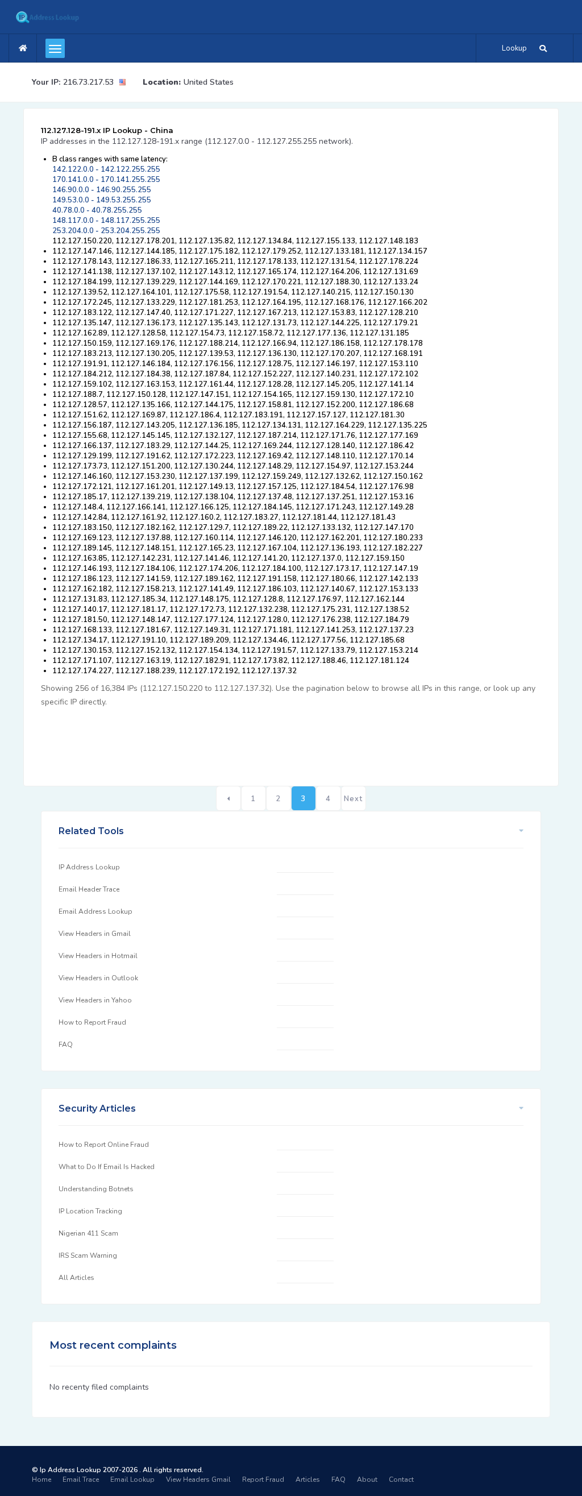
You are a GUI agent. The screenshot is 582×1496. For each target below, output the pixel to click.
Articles (308, 1479)
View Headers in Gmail (95, 933)
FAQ (66, 1044)
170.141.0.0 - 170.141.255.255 (106, 180)
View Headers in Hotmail (98, 955)
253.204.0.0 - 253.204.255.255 (106, 231)
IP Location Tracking (90, 1211)
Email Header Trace (89, 889)
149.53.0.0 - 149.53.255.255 (101, 200)
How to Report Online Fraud (104, 1144)
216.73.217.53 (88, 82)
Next (353, 799)
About (367, 1479)
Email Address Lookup (95, 911)
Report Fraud (263, 1479)
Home (41, 1479)
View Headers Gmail (198, 1479)
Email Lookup (132, 1479)
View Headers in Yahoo (95, 1000)
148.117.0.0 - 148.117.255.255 (106, 221)
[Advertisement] (248, 740)
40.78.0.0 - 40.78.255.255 (97, 210)
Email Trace (81, 1479)
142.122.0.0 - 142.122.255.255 (106, 169)
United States (209, 82)
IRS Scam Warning (88, 1255)
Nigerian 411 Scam (88, 1233)
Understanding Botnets (96, 1189)
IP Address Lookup (89, 867)
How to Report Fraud (92, 1022)
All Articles (76, 1277)
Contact (401, 1479)
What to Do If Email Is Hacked (107, 1166)
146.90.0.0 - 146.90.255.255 (101, 190)
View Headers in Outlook (98, 978)
